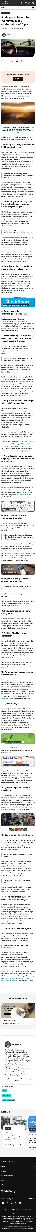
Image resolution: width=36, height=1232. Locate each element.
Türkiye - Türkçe (6, 1199)
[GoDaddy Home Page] (8, 1191)
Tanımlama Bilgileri (26, 1209)
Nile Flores (10, 35)
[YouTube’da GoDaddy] (20, 1203)
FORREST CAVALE (13, 131)
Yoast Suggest (6, 252)
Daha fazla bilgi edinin (11, 1145)
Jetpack (20, 283)
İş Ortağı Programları (7, 1175)
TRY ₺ (31, 1199)
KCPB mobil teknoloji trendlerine (12, 523)
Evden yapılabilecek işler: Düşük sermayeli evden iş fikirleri (13, 1138)
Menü (3, 7)
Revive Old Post (11, 748)
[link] (8, 61)
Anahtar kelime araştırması (10, 238)
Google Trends (19, 252)
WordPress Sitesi (8, 1100)
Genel (8, 1128)
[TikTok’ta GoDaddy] (11, 1203)
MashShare (23, 286)
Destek (3, 1166)
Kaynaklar (4, 1171)
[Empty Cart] (33, 3)
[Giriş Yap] (29, 3)
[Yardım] (25, 3)
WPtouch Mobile (26, 553)
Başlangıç (6, 13)
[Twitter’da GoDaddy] (16, 1203)
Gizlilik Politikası (15, 1209)
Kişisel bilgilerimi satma (18, 1213)
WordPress (6, 1095)
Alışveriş (3, 1185)
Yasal (6, 1209)
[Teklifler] (22, 3)
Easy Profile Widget (25, 494)
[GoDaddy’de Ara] (33, 7)
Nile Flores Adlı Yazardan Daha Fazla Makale (17, 1079)
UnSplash (21, 131)
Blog (4, 1090)
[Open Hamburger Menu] (2, 3)
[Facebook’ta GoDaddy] (2, 1203)
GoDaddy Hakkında (7, 1162)
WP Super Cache (21, 603)
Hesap (3, 1180)
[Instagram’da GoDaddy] (7, 1203)
